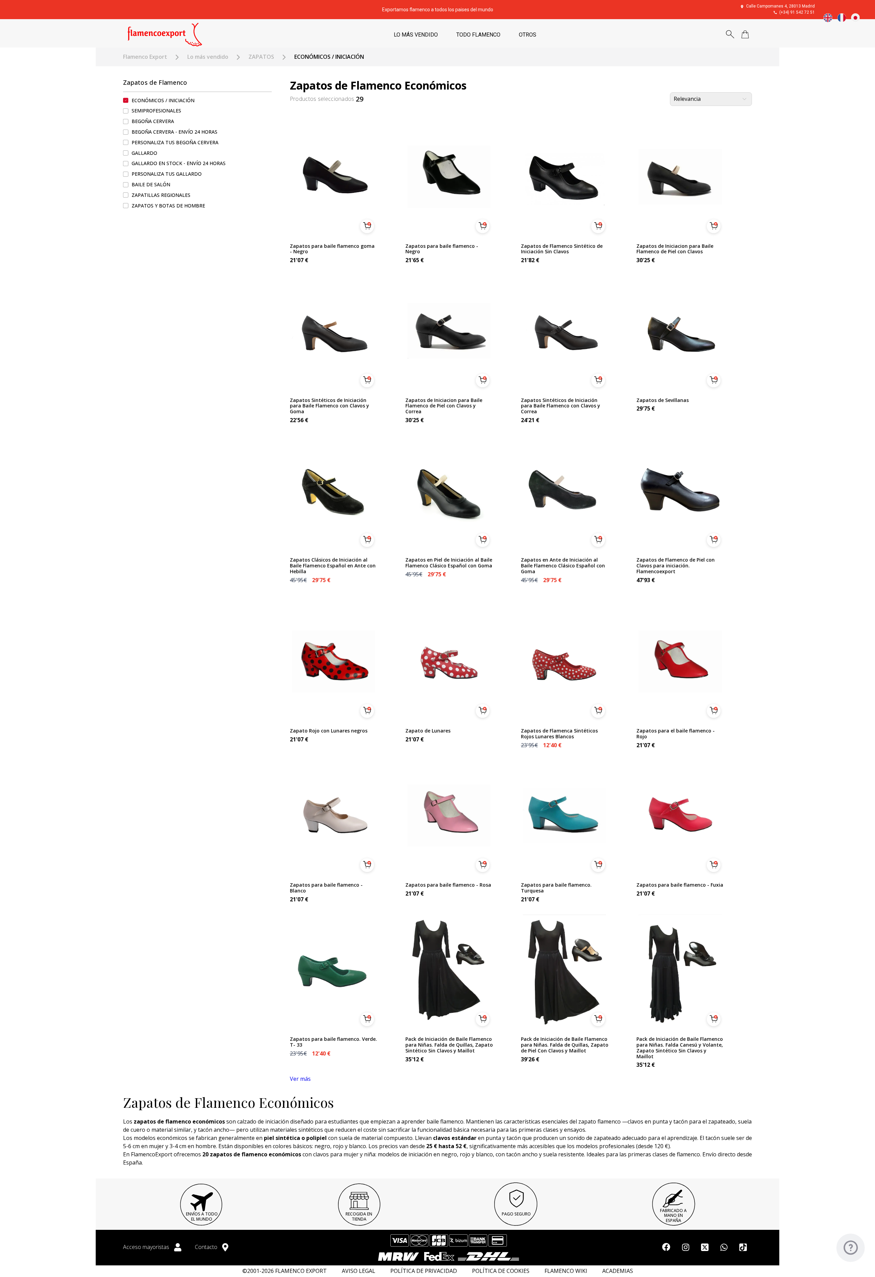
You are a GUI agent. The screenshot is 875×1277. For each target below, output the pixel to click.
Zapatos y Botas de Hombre (168, 205)
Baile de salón (151, 184)
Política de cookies (500, 1271)
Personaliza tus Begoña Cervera (175, 142)
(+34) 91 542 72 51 (797, 12)
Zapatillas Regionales (161, 195)
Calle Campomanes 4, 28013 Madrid (780, 6)
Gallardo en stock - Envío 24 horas (179, 163)
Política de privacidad (423, 1271)
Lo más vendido (207, 57)
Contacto (207, 1247)
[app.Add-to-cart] (367, 226)
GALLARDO (144, 153)
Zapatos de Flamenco (155, 82)
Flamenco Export (145, 57)
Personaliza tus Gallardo (167, 174)
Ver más (300, 1079)
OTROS (527, 34)
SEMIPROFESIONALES (156, 111)
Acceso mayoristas (147, 1247)
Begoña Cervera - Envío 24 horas (174, 132)
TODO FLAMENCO (478, 34)
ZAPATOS (261, 57)
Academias (617, 1271)
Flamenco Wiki (565, 1271)
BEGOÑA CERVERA (153, 121)
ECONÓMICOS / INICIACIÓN (163, 100)
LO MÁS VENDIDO (416, 34)
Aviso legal (358, 1271)
